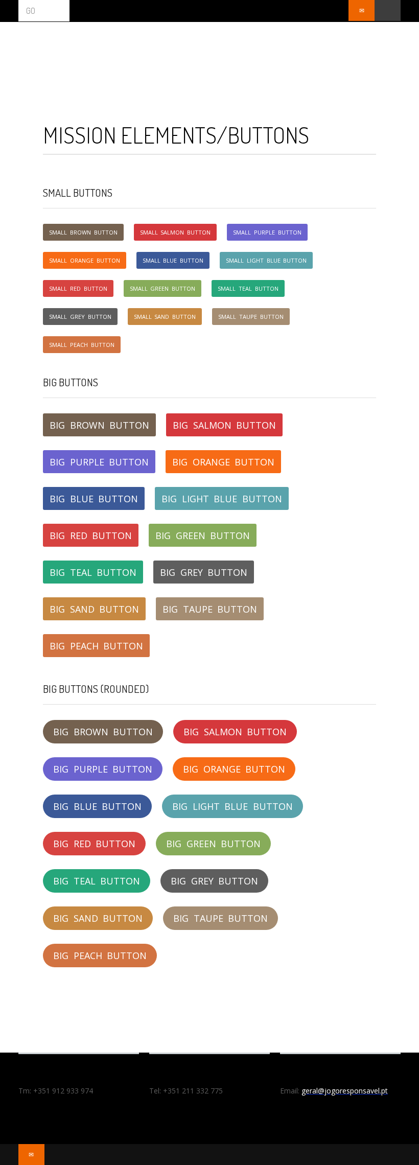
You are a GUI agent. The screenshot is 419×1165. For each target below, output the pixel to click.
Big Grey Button (203, 572)
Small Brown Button (83, 232)
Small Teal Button (248, 288)
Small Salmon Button (175, 232)
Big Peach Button (96, 646)
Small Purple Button (267, 232)
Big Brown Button (99, 425)
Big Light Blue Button (221, 499)
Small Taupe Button (251, 316)
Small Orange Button (84, 260)
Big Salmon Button (224, 425)
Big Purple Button (99, 462)
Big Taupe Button (209, 609)
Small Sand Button (165, 316)
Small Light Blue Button (266, 260)
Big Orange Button (223, 462)
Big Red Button (91, 535)
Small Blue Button (173, 260)
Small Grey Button (80, 316)
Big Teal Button (93, 572)
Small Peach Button (81, 344)
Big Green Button (202, 535)
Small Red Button (78, 288)
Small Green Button (163, 288)
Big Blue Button (94, 499)
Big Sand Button (94, 609)
